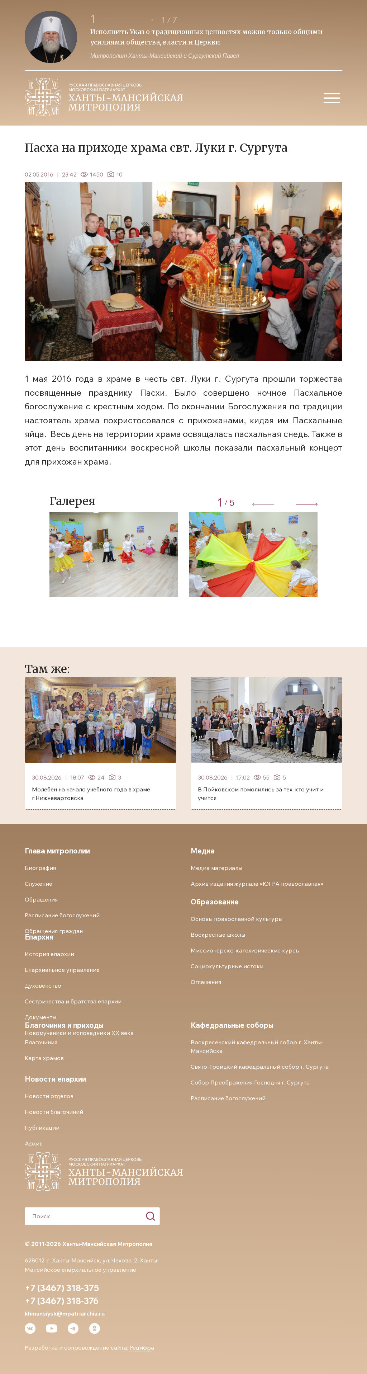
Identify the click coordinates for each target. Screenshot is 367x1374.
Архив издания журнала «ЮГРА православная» (257, 883)
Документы (40, 1017)
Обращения (41, 899)
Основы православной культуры (236, 918)
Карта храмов (44, 1058)
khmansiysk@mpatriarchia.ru (65, 1313)
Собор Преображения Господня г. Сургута (250, 1082)
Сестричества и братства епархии (73, 1001)
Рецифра (141, 1347)
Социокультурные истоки (227, 966)
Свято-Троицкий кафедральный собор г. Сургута (260, 1066)
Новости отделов (49, 1096)
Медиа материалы (216, 867)
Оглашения (206, 981)
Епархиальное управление (62, 969)
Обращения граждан (54, 931)
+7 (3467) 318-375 (62, 1288)
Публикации (42, 1127)
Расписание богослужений (62, 915)
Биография (40, 867)
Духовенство (43, 985)
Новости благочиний (54, 1111)
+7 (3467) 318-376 (62, 1300)
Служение (38, 883)
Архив (34, 1143)
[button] (129, 20)
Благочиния (41, 1042)
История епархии (49, 953)
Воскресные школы (218, 934)
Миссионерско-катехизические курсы (245, 950)
